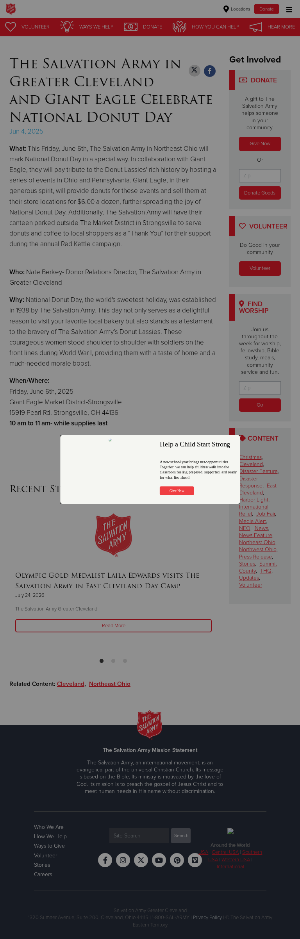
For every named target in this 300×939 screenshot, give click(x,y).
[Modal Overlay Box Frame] (150, 469)
